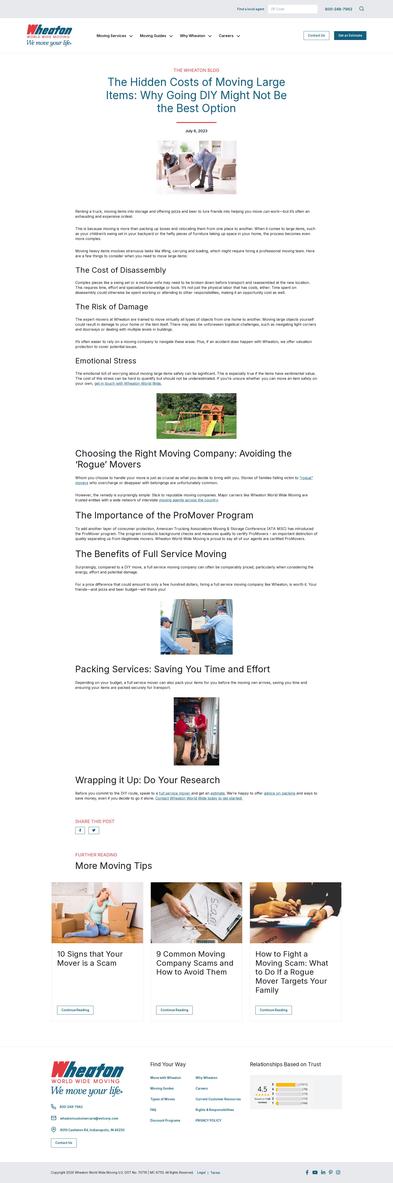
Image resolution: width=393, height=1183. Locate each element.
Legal (201, 1172)
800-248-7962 (338, 9)
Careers (226, 35)
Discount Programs (165, 1120)
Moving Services (111, 35)
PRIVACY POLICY (209, 1120)
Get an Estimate (350, 35)
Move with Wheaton (165, 1078)
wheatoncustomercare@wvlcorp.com (89, 1118)
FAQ (153, 1110)
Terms (215, 1173)
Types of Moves (162, 1099)
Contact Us (316, 35)
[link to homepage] (49, 36)
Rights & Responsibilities (215, 1110)
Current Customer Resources (218, 1099)
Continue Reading (75, 1010)
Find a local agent (250, 9)
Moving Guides (153, 35)
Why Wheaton (192, 35)
